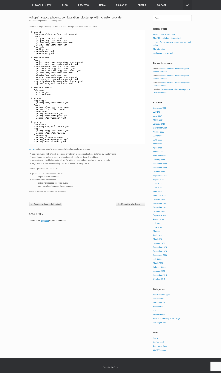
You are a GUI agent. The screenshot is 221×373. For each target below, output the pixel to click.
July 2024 (157, 111)
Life (154, 310)
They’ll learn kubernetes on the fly (168, 38)
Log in (155, 338)
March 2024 (158, 119)
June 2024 (157, 115)
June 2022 (157, 187)
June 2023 (157, 139)
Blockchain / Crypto (161, 294)
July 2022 (157, 183)
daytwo (32, 148)
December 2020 (160, 247)
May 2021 (157, 231)
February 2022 (159, 195)
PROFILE (142, 5)
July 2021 (157, 223)
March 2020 (158, 262)
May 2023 (157, 143)
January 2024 (159, 123)
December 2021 (160, 203)
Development (41, 191)
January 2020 (159, 270)
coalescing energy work (163, 52)
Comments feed (160, 345)
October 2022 (159, 171)
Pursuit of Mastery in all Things (166, 318)
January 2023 (159, 159)
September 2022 (160, 175)
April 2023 (157, 147)
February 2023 (159, 155)
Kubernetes (62, 191)
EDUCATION (121, 5)
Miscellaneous (159, 314)
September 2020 (160, 255)
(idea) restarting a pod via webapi (46, 204)
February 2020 (159, 267)
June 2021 (157, 227)
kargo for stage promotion (164, 34)
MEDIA (102, 5)
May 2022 (157, 191)
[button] (187, 5)
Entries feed (158, 341)
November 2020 (160, 251)
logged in (45, 220)
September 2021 (160, 215)
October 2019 (159, 278)
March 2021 (158, 239)
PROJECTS (83, 5)
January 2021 (159, 243)
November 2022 (160, 167)
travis (60, 20)
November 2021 (160, 207)
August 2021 (158, 219)
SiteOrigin (114, 367)
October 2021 (159, 211)
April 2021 (157, 235)
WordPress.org (159, 349)
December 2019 (160, 274)
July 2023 (157, 135)
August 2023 (158, 131)
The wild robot (159, 49)
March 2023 (158, 151)
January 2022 (159, 199)
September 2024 (160, 107)
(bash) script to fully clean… (130, 204)
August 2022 (158, 179)
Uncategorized (159, 322)
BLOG (65, 5)
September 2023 (160, 127)
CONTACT (161, 5)
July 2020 (157, 259)
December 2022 (160, 163)
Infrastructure (52, 191)
